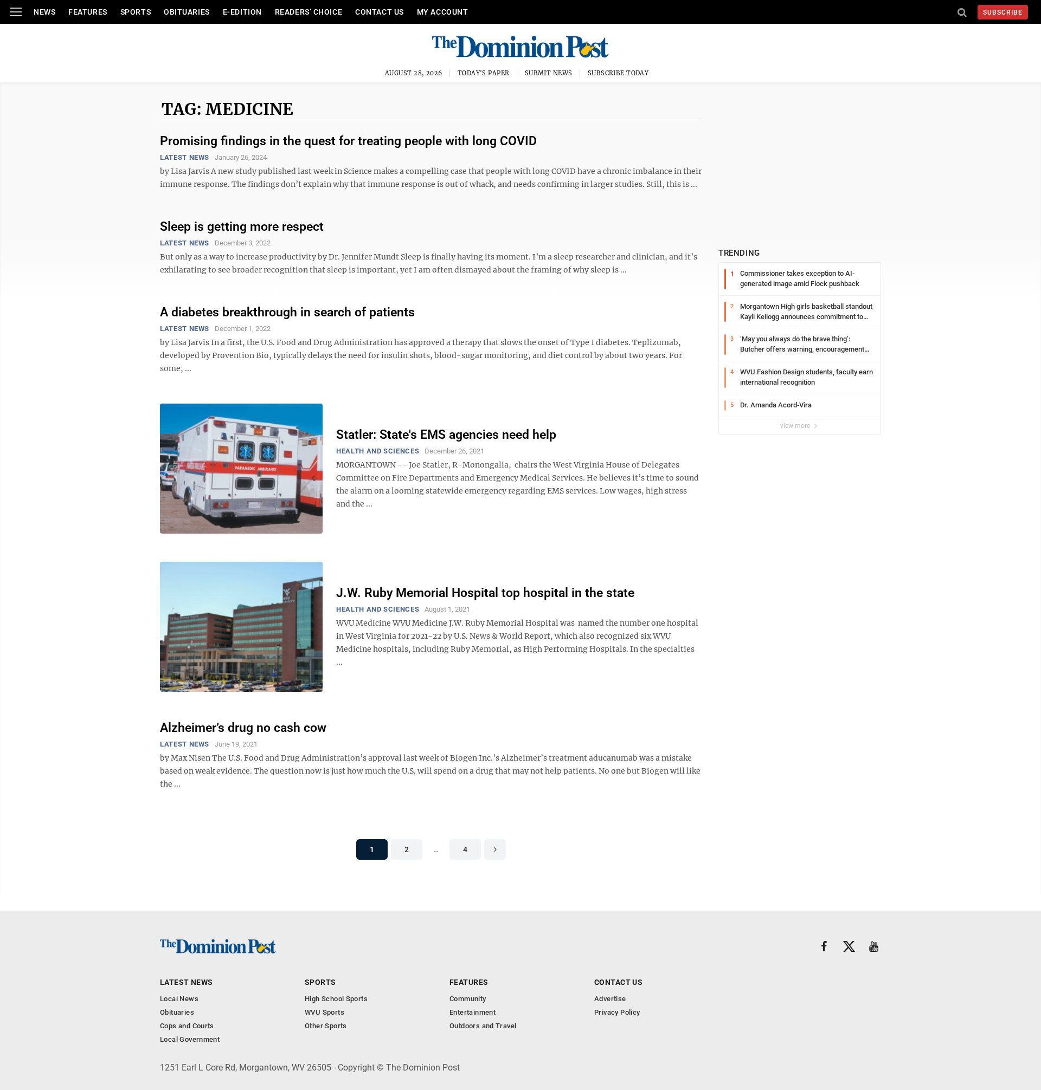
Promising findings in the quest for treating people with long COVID (348, 141)
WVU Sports (324, 1012)
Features (87, 12)
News (44, 12)
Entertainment (472, 1012)
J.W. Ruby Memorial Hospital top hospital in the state (485, 593)
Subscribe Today (618, 73)
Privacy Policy (617, 1012)
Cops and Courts (187, 1026)
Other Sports (326, 1026)
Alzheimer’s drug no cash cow (243, 728)
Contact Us (379, 12)
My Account (442, 12)
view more (796, 426)
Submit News (549, 73)
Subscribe (1003, 12)
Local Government (190, 1039)
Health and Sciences (377, 451)
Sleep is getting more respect (242, 226)
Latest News (184, 157)
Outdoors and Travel (482, 1026)
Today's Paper (484, 73)
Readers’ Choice (308, 12)
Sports (135, 12)
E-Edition (242, 12)
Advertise (610, 999)
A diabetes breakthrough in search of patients (287, 312)
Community (467, 999)
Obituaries (187, 12)
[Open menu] (15, 12)
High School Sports (336, 999)
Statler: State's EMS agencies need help (446, 434)
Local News (179, 999)
